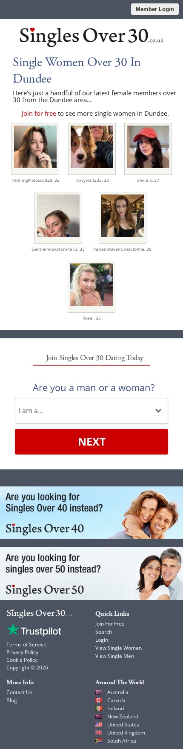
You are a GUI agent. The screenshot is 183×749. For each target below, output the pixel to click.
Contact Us (19, 692)
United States (123, 724)
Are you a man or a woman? (93, 387)
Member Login (155, 9)
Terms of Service (26, 644)
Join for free (39, 113)
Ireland (115, 708)
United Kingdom (126, 732)
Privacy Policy (22, 652)
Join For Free (110, 623)
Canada (116, 700)
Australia (118, 692)
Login (101, 639)
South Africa (121, 740)
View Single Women (118, 648)
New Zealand (122, 716)
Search (103, 631)
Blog (11, 700)
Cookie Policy (21, 659)
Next (92, 441)
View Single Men (114, 656)
